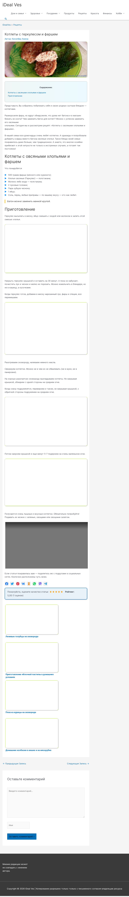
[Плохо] (53, 592)
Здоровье (35, 13)
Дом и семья (17, 13)
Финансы (107, 13)
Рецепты (82, 13)
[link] (7, 584)
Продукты (69, 13)
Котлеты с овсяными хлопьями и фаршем (27, 92)
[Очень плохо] (50, 592)
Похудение (52, 13)
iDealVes (7, 25)
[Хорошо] (59, 592)
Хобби (119, 13)
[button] (6, 18)
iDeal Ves (12, 4)
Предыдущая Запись (14, 763)
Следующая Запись (78, 763)
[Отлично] (61, 592)
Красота (95, 13)
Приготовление (15, 96)
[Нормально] (56, 592)
